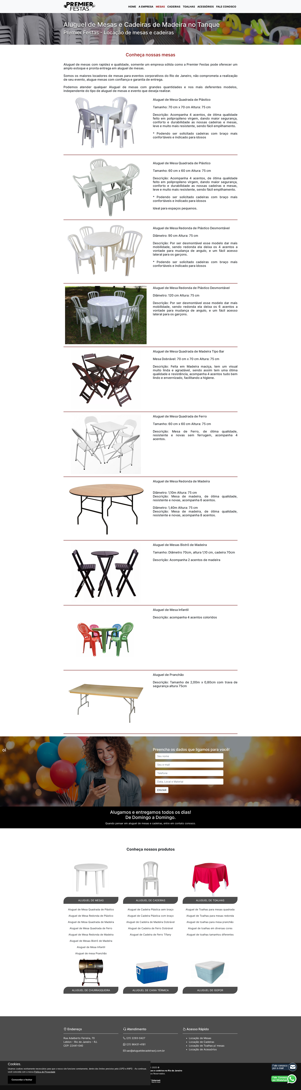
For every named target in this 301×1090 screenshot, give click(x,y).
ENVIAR (161, 790)
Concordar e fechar (22, 1079)
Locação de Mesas (200, 1038)
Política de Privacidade (44, 1072)
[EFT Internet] (150, 1081)
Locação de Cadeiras (201, 1041)
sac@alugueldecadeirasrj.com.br (145, 1050)
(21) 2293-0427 (135, 1038)
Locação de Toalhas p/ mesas (206, 1045)
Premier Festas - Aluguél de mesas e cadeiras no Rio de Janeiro (150, 1070)
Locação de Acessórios (203, 1049)
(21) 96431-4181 (135, 1044)
